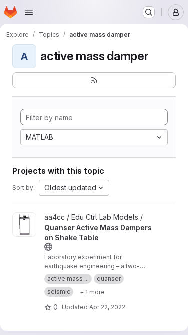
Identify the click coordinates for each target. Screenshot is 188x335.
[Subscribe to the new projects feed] (94, 80)
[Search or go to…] (149, 12)
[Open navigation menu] (29, 12)
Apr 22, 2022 (107, 307)
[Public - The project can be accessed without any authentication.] (48, 247)
